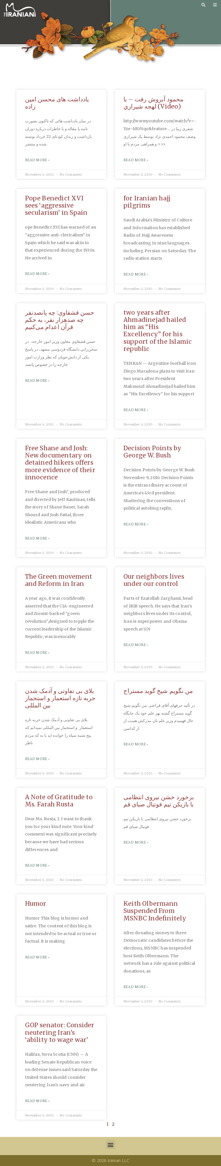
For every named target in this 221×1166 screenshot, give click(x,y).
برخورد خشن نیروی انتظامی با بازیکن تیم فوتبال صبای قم (158, 800)
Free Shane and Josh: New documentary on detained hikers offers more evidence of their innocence (60, 462)
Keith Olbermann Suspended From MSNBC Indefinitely (154, 911)
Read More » (37, 160)
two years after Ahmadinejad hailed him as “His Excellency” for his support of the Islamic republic (157, 331)
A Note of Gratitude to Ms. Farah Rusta (59, 800)
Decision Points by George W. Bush (152, 451)
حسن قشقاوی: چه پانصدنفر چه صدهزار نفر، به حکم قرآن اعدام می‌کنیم (59, 320)
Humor (35, 903)
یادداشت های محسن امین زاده (57, 102)
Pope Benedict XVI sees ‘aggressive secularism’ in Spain (56, 205)
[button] (110, 1144)
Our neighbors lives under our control (153, 580)
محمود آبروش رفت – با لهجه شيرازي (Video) (153, 102)
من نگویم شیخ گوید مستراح (158, 691)
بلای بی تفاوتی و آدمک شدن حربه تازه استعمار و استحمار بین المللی (60, 698)
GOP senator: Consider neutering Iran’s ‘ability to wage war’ (59, 1032)
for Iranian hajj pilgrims (146, 201)
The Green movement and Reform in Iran (58, 580)
